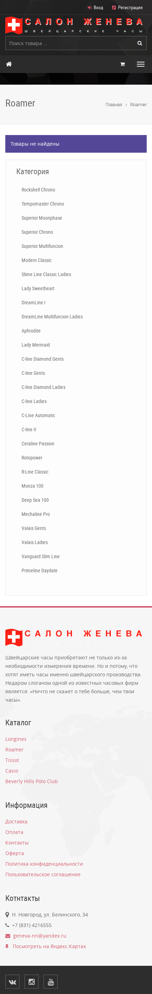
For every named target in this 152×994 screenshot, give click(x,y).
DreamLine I (34, 302)
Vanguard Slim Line (41, 556)
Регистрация (130, 7)
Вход (98, 7)
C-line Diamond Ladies (43, 387)
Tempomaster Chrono (43, 203)
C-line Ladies (34, 401)
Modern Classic (37, 260)
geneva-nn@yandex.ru (38, 935)
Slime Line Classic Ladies (46, 274)
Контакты (17, 842)
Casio (11, 770)
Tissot (12, 760)
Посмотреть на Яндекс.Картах (47, 946)
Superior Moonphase (42, 217)
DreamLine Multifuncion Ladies (52, 316)
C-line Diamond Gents (43, 358)
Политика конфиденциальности (44, 863)
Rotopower (32, 457)
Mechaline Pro (36, 514)
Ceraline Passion (38, 443)
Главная (114, 104)
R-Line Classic (35, 471)
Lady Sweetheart (38, 288)
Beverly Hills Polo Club (31, 781)
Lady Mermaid (36, 344)
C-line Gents (33, 373)
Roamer (138, 104)
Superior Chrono (37, 231)
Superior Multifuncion (42, 246)
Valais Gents (34, 528)
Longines (16, 739)
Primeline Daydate (40, 570)
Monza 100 (32, 485)
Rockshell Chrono (38, 189)
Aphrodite (31, 330)
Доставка (16, 821)
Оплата (14, 832)
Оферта (14, 853)
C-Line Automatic (38, 415)
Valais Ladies (35, 542)
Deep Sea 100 (35, 499)
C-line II (29, 429)
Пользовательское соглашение (43, 874)
